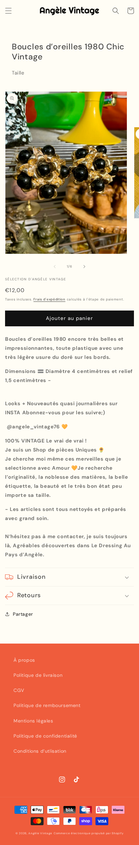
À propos (24, 660)
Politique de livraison (37, 675)
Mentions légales (33, 721)
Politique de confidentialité (45, 736)
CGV (18, 690)
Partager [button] (23, 614)
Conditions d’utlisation (39, 751)
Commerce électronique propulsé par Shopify (88, 833)
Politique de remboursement (47, 705)
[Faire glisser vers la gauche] (54, 266)
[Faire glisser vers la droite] (84, 266)
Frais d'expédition (49, 299)
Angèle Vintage (40, 833)
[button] (8, 10)
